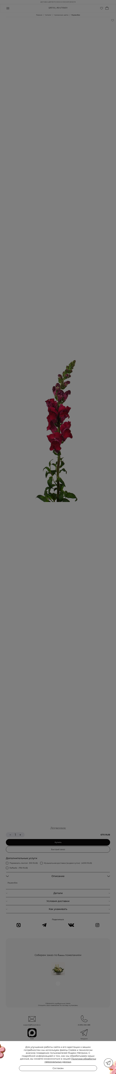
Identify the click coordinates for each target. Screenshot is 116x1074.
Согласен (58, 1068)
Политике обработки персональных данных (70, 1060)
